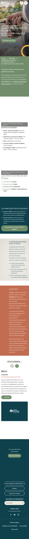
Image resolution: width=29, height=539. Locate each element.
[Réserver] (21, 3)
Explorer (12, 58)
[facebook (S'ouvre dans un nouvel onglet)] (11, 515)
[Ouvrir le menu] (26, 3)
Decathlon (12, 297)
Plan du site (14, 529)
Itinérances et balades (8, 60)
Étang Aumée (7, 189)
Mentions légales (14, 522)
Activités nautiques (7, 62)
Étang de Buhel (7, 182)
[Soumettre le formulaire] (23, 503)
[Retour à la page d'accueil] (5, 3)
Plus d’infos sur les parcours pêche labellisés (14, 228)
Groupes (18, 488)
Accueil (3, 58)
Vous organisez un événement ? (15, 483)
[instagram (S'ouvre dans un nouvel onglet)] (18, 515)
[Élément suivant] (17, 366)
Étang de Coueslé (8, 184)
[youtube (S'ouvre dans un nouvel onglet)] (14, 515)
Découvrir (7, 397)
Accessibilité (23, 526)
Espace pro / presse (17, 493)
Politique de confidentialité (9, 526)
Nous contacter (15, 456)
